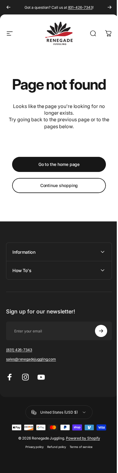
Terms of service (78, 447)
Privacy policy (32, 447)
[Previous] (8, 7)
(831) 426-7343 (19, 350)
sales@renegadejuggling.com (31, 359)
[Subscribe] (96, 331)
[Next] (109, 7)
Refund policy (54, 447)
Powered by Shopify (81, 438)
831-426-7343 (80, 7)
